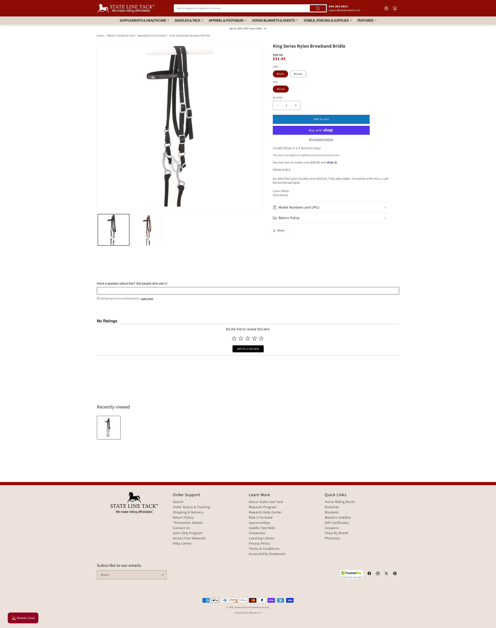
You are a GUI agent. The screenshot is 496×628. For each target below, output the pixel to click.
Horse (281, 89)
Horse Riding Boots (340, 502)
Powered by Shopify (259, 607)
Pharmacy (332, 538)
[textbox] (248, 290)
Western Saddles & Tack (120, 35)
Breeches (332, 507)
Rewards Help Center (265, 512)
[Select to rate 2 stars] (241, 338)
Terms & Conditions (264, 548)
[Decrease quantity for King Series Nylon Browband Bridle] (277, 105)
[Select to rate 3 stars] (248, 338)
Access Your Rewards (189, 538)
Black (280, 74)
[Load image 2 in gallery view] (147, 229)
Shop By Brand (336, 533)
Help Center (182, 543)
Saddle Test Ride (262, 528)
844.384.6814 (338, 6)
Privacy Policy (259, 543)
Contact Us (181, 528)
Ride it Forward (261, 517)
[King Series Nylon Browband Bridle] (108, 427)
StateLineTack (242, 607)
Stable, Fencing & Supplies (326, 20)
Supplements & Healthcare (143, 20)
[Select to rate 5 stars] (261, 338)
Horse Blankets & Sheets (273, 20)
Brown (298, 74)
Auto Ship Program (187, 533)
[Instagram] (378, 574)
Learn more (147, 298)
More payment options (321, 139)
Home (100, 35)
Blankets (332, 512)
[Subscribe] (162, 574)
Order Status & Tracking (191, 507)
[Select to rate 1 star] (234, 338)
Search (178, 502)
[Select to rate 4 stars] (254, 338)
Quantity (277, 97)
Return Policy (183, 517)
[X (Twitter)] (386, 574)
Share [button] (280, 230)
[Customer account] (386, 8)
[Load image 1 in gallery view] (113, 229)
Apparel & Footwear (226, 20)
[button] (331, 207)
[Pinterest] (395, 574)
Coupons (332, 528)
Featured (365, 20)
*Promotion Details (188, 523)
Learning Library (261, 538)
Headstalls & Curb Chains (151, 35)
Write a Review (248, 348)
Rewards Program (262, 507)
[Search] (318, 8)
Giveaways (257, 533)
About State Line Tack (266, 502)
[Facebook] (369, 574)
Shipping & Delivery (188, 512)
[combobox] (250, 8)
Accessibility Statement (267, 554)
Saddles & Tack (187, 20)
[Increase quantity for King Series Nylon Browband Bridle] (295, 105)
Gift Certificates (337, 523)
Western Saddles (338, 517)
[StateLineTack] (126, 8)
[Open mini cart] (395, 8)
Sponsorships (259, 523)
